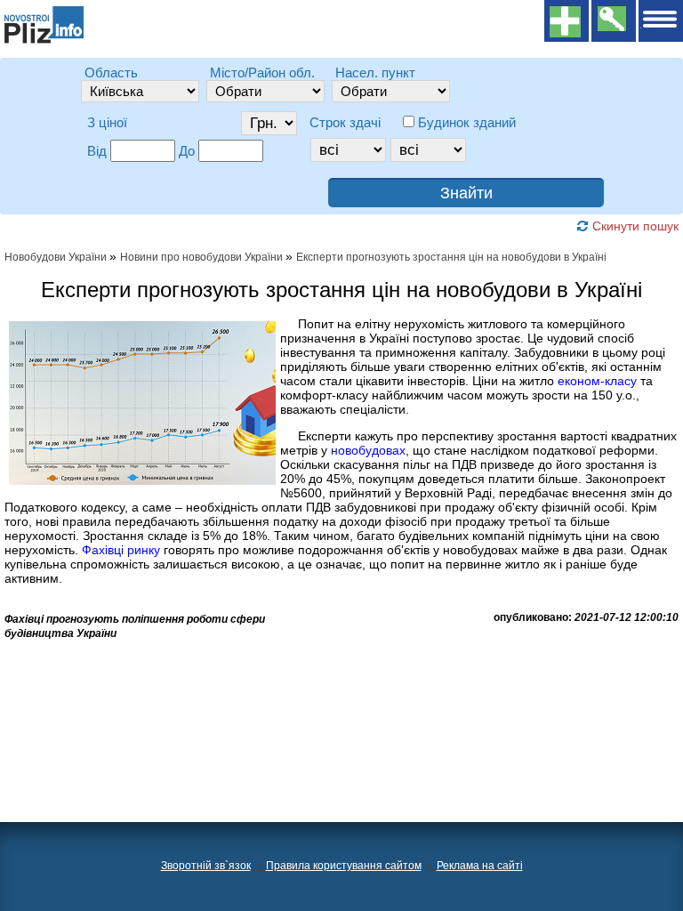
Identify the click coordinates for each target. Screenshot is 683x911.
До (187, 150)
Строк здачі (345, 122)
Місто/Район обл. (262, 72)
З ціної (107, 122)
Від (97, 150)
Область (111, 72)
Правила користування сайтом (344, 865)
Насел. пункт (375, 72)
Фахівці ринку (121, 550)
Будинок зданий (467, 122)
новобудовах (368, 450)
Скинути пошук (634, 226)
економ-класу (597, 381)
